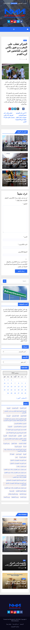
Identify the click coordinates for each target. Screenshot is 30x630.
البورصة (8, 415)
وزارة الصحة (23, 497)
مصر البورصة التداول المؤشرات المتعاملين (16, 480)
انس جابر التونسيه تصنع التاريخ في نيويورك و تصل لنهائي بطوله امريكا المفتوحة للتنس (20, 117)
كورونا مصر (18, 454)
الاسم (25, 237)
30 (8, 393)
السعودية (10, 426)
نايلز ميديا (12, 491)
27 (18, 393)
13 (18, 386)
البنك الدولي (23, 415)
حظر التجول (14, 443)
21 (15, 390)
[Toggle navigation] (13, 29)
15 (11, 386)
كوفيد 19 (12, 454)
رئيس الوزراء (6, 443)
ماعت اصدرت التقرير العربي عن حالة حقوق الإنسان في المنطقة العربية (15, 528)
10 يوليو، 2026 (21, 567)
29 (11, 393)
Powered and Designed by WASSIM (11, 619)
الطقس (20, 435)
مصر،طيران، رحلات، (21, 466)
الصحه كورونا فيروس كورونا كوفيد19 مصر (16, 432)
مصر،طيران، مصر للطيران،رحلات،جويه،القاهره (15, 469)
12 (22, 386)
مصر (16, 457)
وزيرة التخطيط (15, 497)
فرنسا (24, 446)
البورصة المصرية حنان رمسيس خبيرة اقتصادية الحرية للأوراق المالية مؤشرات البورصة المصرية (15, 419)
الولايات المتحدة (22, 443)
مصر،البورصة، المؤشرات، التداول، (18, 463)
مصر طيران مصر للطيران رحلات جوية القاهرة (15, 488)
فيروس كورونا (18, 446)
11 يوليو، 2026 (21, 549)
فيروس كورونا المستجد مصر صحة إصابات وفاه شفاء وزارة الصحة (15, 450)
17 (4, 386)
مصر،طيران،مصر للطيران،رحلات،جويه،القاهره (15, 472)
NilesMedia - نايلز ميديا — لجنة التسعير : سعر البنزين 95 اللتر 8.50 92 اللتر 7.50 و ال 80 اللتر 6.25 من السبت (15, 335)
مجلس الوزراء (22, 457)
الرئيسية (23, 578)
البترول (8, 408)
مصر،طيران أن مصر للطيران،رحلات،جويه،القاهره (19, 476)
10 (4, 383)
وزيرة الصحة (7, 497)
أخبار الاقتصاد (23, 408)
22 (11, 390)
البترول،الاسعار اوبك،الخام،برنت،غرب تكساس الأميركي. (15, 411)
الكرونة (5, 435)
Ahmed (25, 327)
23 (8, 390)
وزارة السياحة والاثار (13, 494)
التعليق (25, 204)
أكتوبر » (18, 398)
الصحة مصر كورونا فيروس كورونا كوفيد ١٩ (16, 429)
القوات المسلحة (12, 435)
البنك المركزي (15, 415)
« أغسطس (24, 398)
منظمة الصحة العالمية (21, 491)
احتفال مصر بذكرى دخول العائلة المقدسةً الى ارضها (16, 582)
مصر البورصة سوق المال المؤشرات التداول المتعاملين (16, 484)
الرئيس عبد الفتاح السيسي (20, 426)
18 (25, 390)
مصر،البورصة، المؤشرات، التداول (18, 460)
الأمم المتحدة (15, 408)
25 (25, 393)
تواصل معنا (8, 624)
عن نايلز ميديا (16, 624)
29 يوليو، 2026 (21, 531)
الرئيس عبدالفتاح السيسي (20, 423)
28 (15, 393)
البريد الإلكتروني (22, 244)
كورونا (24, 454)
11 (25, 386)
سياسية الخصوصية (15, 626)
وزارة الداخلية (23, 494)
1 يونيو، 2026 (21, 586)
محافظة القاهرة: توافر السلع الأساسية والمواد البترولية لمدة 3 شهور (15, 338)
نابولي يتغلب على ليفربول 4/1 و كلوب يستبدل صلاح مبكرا (9, 115)
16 (8, 386)
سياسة (24, 523)
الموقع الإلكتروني (22, 252)
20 (18, 390)
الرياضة (25, 40)
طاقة (24, 560)
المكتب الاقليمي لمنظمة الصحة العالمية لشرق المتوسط (15, 439)
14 (15, 386)
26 (22, 393)
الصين (24, 435)
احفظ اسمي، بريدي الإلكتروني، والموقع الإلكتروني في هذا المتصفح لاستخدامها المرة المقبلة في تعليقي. (15, 264)
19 (22, 390)
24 (4, 390)
